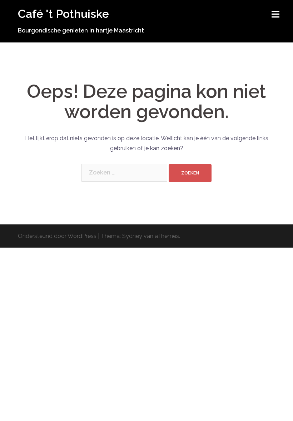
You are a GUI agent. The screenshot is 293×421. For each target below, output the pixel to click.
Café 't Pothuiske (63, 13)
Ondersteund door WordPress (57, 236)
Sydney (132, 236)
